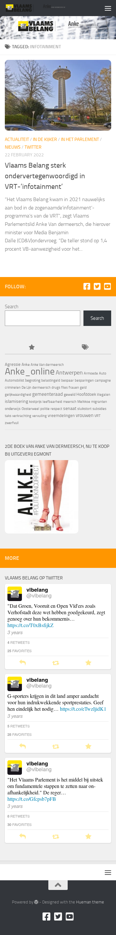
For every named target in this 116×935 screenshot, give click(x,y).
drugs (56, 387)
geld (83, 387)
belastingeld (50, 380)
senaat (69, 408)
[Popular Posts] (31, 348)
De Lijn (26, 387)
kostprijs (35, 402)
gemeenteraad (47, 394)
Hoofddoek (86, 394)
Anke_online (30, 371)
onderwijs (13, 408)
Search (11, 307)
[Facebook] (87, 286)
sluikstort (84, 409)
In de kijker (45, 139)
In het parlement (80, 139)
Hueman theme (90, 902)
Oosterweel (30, 409)
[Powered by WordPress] (36, 902)
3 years (15, 632)
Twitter (33, 147)
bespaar (67, 380)
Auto (102, 373)
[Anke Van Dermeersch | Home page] (46, 8)
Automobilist (14, 380)
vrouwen (84, 415)
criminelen (13, 387)
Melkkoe (83, 402)
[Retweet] (55, 663)
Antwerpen (69, 372)
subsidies (99, 409)
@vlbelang (39, 595)
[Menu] (108, 8)
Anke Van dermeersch (47, 365)
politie (45, 409)
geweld (69, 394)
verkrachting (21, 416)
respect (56, 409)
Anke (26, 364)
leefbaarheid (52, 402)
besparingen (84, 380)
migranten (99, 402)
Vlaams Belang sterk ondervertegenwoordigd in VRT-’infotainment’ (45, 176)
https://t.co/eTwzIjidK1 (83, 708)
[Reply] (22, 663)
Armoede (91, 373)
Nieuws (13, 147)
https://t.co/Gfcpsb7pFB (31, 798)
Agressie (13, 364)
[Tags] (84, 348)
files (64, 387)
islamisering (16, 401)
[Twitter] (97, 286)
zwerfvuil (12, 423)
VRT (97, 416)
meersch (69, 402)
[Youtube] (107, 286)
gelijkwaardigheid (18, 395)
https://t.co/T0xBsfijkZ (30, 625)
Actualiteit (17, 139)
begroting (32, 380)
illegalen (103, 395)
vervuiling (39, 416)
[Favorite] (88, 663)
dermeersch (41, 387)
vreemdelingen (61, 415)
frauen (74, 387)
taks (8, 416)
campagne (103, 380)
